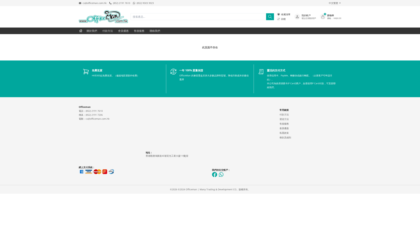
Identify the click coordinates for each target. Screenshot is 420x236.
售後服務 (139, 31)
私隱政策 (284, 132)
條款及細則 (285, 137)
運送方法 (284, 119)
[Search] (270, 16)
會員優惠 (123, 31)
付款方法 (107, 31)
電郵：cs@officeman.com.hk (94, 118)
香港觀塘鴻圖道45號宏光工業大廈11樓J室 (167, 155)
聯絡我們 (155, 31)
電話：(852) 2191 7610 (91, 110)
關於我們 (92, 31)
